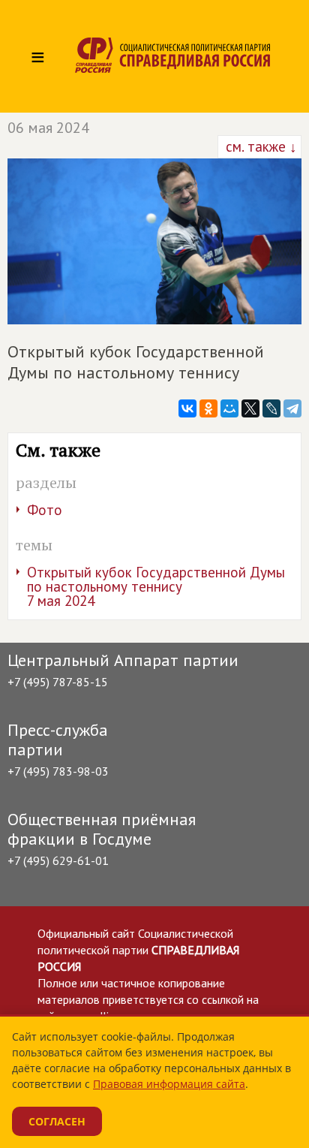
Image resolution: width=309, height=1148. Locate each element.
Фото (44, 510)
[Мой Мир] (229, 408)
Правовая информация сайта (169, 1084)
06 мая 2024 (48, 127)
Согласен (57, 1121)
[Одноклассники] (209, 408)
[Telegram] (293, 408)
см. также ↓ (259, 146)
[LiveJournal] (271, 408)
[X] (251, 408)
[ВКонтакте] (187, 408)
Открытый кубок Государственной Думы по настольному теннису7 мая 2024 (156, 586)
